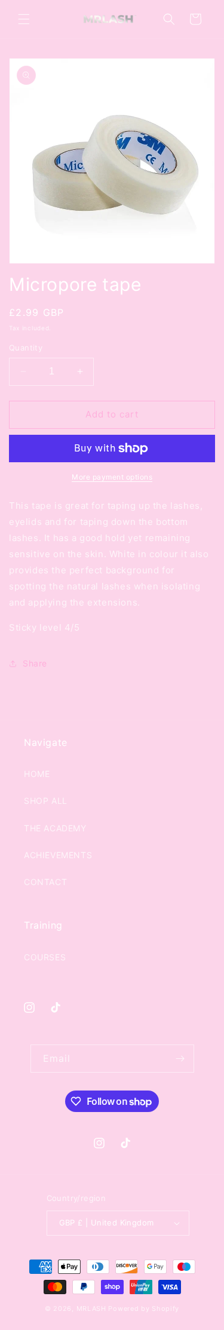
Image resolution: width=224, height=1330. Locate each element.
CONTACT (45, 882)
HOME (37, 774)
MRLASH (91, 1308)
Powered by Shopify (143, 1308)
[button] (24, 19)
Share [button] (35, 663)
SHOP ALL (45, 800)
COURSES (45, 957)
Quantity (25, 347)
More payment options (112, 476)
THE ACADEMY (55, 828)
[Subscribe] (180, 1059)
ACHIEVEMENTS (58, 855)
